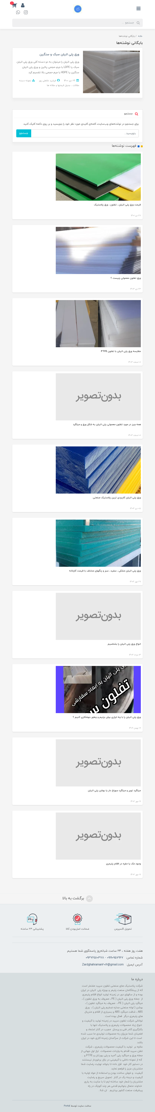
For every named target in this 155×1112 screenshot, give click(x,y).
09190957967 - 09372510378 (104, 958)
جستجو (23, 133)
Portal (67, 1106)
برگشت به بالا (73, 898)
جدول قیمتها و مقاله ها (58, 85)
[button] (16, 5)
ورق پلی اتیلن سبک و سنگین (59, 54)
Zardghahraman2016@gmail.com (103, 965)
